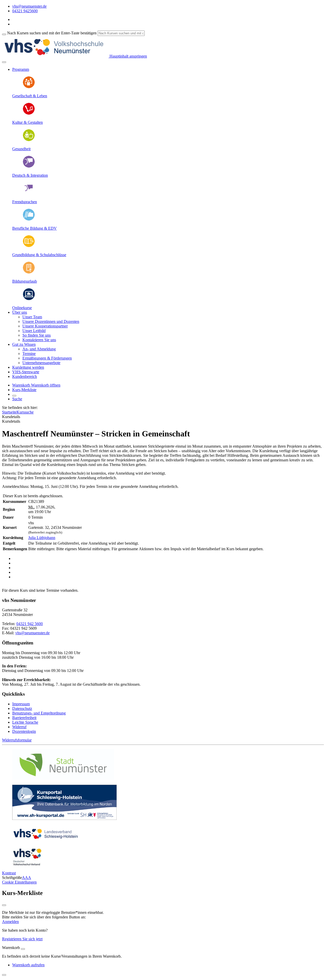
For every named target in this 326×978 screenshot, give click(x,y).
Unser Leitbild (34, 330)
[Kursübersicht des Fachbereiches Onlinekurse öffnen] (28, 299)
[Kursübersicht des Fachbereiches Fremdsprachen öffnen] (28, 193)
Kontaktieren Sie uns (39, 340)
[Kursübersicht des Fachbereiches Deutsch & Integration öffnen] (28, 166)
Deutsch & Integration (30, 175)
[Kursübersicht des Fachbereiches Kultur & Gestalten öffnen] (28, 114)
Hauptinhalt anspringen (127, 56)
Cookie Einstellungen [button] (19, 882)
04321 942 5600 (29, 624)
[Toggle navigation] (4, 62)
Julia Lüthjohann (41, 537)
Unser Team (32, 317)
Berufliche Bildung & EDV (34, 228)
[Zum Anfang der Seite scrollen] (4, 975)
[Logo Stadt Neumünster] (63, 778)
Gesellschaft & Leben (29, 96)
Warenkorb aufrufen (28, 965)
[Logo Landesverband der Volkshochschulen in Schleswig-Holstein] (45, 841)
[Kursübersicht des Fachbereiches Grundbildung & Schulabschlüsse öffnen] (28, 246)
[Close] (23, 949)
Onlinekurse (22, 308)
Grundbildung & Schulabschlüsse (39, 255)
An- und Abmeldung (39, 349)
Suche (17, 399)
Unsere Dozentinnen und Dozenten (50, 321)
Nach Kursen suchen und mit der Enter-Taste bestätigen (52, 33)
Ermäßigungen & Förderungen (47, 358)
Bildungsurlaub (24, 281)
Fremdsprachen (24, 202)
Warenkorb (21, 385)
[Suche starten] (4, 34)
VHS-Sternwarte (25, 372)
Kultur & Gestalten (27, 122)
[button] (45, 385)
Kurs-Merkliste (24, 390)
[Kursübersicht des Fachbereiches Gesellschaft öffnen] (28, 87)
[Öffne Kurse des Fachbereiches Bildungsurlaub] (28, 272)
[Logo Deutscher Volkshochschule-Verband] (27, 864)
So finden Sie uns (36, 335)
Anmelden (10, 921)
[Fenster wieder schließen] (4, 905)
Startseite (9, 412)
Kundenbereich (24, 376)
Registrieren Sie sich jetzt (22, 939)
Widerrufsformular (17, 740)
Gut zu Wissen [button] (24, 344)
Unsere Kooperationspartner (45, 326)
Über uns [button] (19, 312)
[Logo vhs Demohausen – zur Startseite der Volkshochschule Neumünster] (55, 56)
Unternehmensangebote (41, 363)
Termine (29, 353)
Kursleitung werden (28, 367)
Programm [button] (20, 69)
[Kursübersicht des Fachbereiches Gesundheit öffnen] (28, 140)
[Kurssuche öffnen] (14, 395)
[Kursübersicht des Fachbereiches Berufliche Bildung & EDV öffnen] (28, 219)
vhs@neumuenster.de (32, 633)
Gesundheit (21, 149)
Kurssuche (25, 412)
